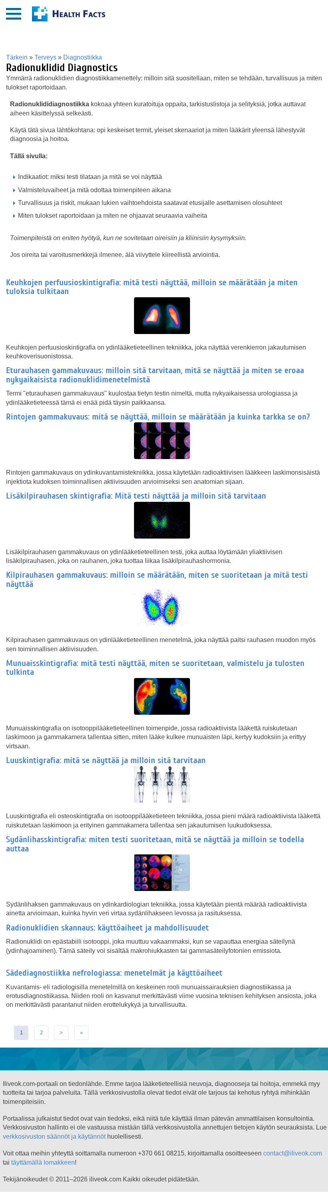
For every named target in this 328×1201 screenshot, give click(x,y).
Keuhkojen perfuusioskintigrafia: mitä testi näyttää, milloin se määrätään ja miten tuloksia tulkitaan (152, 286)
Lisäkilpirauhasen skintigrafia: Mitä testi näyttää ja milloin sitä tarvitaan (136, 496)
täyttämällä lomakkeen (43, 1162)
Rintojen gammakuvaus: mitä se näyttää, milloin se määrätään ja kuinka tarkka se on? (158, 417)
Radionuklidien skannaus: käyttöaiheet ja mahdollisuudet (107, 928)
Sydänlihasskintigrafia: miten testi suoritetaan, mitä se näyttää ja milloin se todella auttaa (155, 843)
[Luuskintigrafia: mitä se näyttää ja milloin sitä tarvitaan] (164, 801)
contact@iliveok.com (292, 1153)
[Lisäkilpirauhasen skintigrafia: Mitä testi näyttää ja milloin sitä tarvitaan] (164, 536)
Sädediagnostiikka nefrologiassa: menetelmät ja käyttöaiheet (114, 973)
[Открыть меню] (13, 14)
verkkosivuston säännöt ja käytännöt (54, 1136)
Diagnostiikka (82, 57)
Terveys (45, 57)
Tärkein (17, 57)
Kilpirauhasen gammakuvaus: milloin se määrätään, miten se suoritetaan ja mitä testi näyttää (157, 579)
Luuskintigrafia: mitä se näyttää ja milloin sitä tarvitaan (106, 760)
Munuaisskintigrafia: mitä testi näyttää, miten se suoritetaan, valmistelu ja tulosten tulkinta (155, 667)
